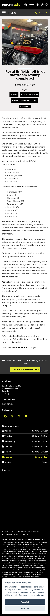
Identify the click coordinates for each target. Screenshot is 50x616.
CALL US (42, 13)
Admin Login (7, 534)
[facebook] (5, 416)
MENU (12, 12)
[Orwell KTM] (31, 4)
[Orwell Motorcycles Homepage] (11, 4)
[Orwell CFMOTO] (42, 4)
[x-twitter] (19, 416)
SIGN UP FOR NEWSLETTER (25, 369)
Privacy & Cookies (21, 534)
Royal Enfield (29, 94)
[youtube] (26, 416)
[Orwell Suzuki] (37, 4)
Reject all (25, 608)
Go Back (25, 106)
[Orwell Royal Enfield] (47, 4)
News (14, 94)
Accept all (25, 602)
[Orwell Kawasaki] (25, 4)
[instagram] (12, 416)
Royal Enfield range (26, 347)
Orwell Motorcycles (24, 100)
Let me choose (37, 595)
